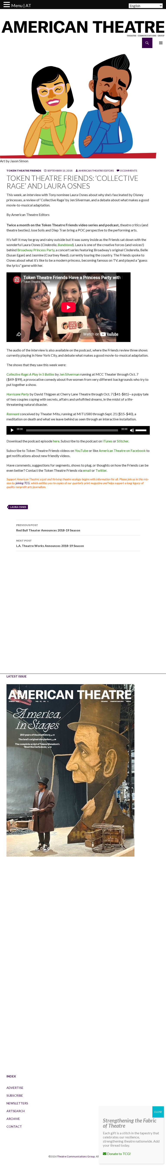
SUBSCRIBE (14, 1095)
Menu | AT (21, 5)
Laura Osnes (18, 507)
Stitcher (122, 441)
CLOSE (158, 1111)
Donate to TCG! (118, 1154)
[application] (78, 430)
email (86, 470)
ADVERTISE (14, 1088)
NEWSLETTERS (17, 1103)
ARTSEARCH (15, 1111)
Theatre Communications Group (76, 1156)
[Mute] (132, 430)
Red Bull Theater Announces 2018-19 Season (48, 527)
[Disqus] (78, 615)
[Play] (12, 430)
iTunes (107, 441)
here (55, 441)
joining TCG (23, 483)
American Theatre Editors (96, 170)
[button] (7, 5)
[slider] (142, 430)
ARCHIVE (13, 1119)
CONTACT (14, 1126)
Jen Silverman (69, 374)
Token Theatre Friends (23, 170)
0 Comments (128, 170)
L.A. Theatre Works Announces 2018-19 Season (50, 543)
